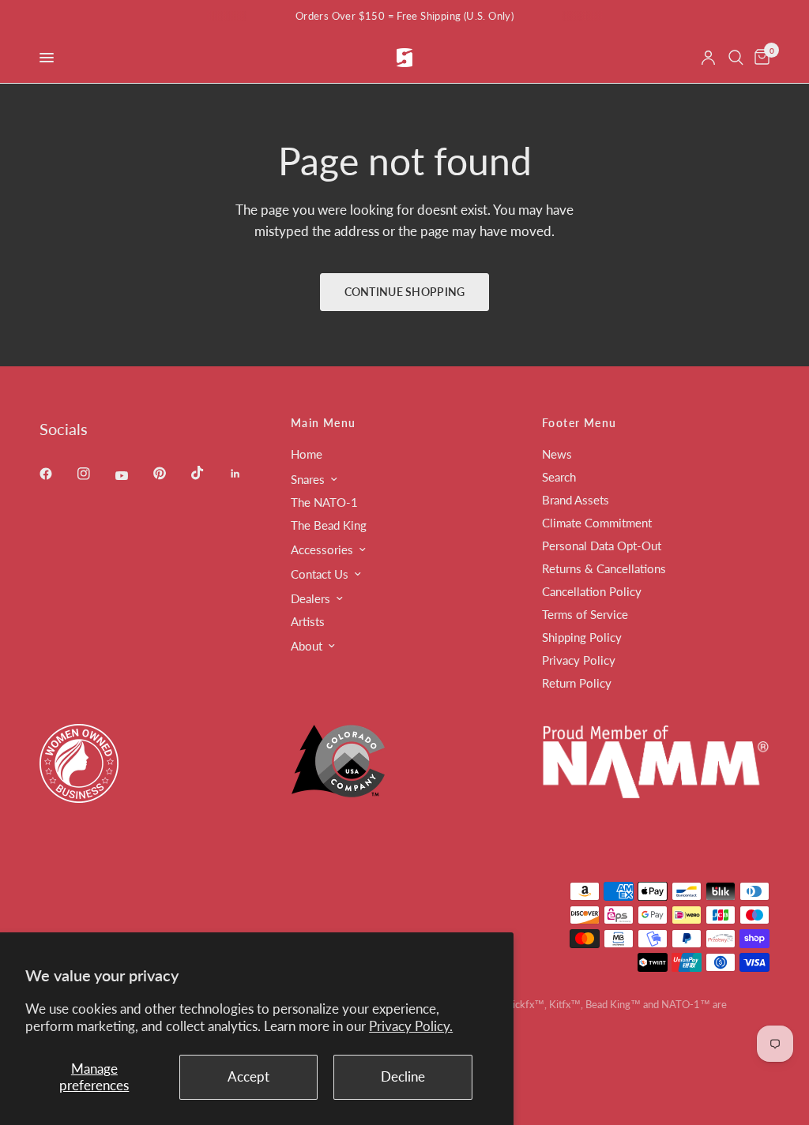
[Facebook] (57, 473)
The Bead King (329, 525)
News (557, 454)
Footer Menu (579, 423)
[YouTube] (132, 476)
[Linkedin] (246, 473)
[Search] (736, 57)
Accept (248, 1076)
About (306, 646)
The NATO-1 (324, 502)
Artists (308, 621)
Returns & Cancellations (604, 568)
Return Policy (576, 683)
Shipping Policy (582, 637)
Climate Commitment (597, 523)
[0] (759, 57)
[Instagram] (94, 473)
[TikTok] (208, 473)
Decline (403, 1076)
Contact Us (319, 574)
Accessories (322, 549)
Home (306, 454)
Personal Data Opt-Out (601, 545)
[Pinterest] (170, 473)
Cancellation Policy (592, 591)
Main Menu (323, 423)
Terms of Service (585, 614)
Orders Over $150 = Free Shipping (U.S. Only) (404, 15)
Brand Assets (575, 500)
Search (559, 477)
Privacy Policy (578, 660)
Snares (308, 479)
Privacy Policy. (411, 1026)
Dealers (310, 598)
